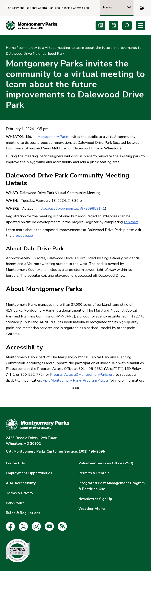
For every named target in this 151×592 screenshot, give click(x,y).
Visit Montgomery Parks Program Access (76, 380)
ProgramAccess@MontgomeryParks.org (82, 374)
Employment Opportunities (29, 473)
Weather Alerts (92, 508)
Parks (107, 7)
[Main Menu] (140, 25)
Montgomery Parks (53, 136)
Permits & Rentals (94, 473)
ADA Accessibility (21, 483)
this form (131, 222)
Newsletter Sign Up (95, 499)
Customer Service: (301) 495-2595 (55, 451)
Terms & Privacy (19, 493)
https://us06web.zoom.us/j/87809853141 (72, 208)
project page (22, 235)
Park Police (15, 503)
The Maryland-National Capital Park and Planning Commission (47, 8)
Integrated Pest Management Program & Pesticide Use (111, 486)
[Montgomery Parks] (31, 25)
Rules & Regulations (23, 512)
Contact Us (15, 463)
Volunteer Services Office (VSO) (105, 463)
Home (11, 47)
